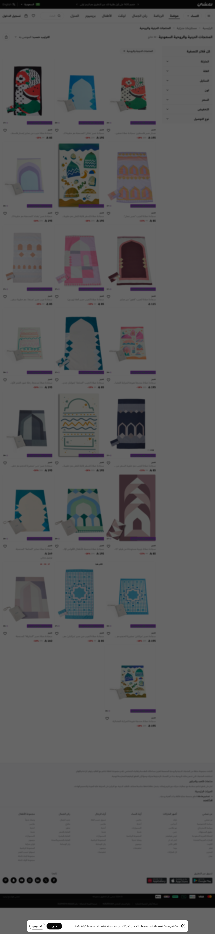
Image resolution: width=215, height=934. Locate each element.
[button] (107, 467)
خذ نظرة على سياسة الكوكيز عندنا (92, 925)
